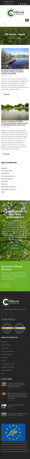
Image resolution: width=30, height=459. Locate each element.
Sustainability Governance (8, 186)
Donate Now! (15, 248)
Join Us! (5, 285)
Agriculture (4, 168)
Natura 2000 (4, 181)
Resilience (4, 184)
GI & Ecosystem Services (8, 176)
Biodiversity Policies (7, 171)
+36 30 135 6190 (8, 4)
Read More (6, 94)
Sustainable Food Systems (8, 189)
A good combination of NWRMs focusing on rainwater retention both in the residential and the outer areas (14, 123)
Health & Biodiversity (7, 179)
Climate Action (5, 173)
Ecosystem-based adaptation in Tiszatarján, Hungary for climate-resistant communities (12, 71)
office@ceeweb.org (9, 1)
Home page (12, 38)
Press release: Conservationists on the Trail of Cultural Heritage (17, 414)
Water (2, 192)
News (19, 38)
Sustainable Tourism (6, 370)
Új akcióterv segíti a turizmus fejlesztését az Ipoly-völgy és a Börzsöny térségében (16, 384)
